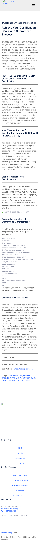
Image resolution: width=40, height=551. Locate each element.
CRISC (4, 378)
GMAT (33, 378)
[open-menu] (32, 5)
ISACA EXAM (6, 380)
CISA (20, 376)
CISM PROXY (27, 376)
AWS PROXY (13, 376)
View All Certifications (20, 496)
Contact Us (20, 463)
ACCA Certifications (20, 475)
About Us (20, 453)
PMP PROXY (16, 380)
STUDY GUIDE (26, 380)
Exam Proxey (6, 532)
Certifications (20, 458)
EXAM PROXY (12, 378)
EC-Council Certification (20, 485)
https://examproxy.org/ (23, 369)
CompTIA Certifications (20, 480)
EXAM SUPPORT (24, 378)
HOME (20, 448)
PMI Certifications (20, 491)
